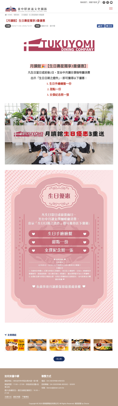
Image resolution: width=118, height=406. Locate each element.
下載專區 (25, 397)
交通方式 (8, 397)
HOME (9, 15)
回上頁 (59, 359)
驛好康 (16, 15)
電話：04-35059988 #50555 (53, 381)
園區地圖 (16, 397)
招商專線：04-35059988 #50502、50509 (58, 384)
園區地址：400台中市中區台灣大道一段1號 (21, 381)
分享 (110, 26)
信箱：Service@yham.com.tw (52, 388)
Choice (86, 404)
